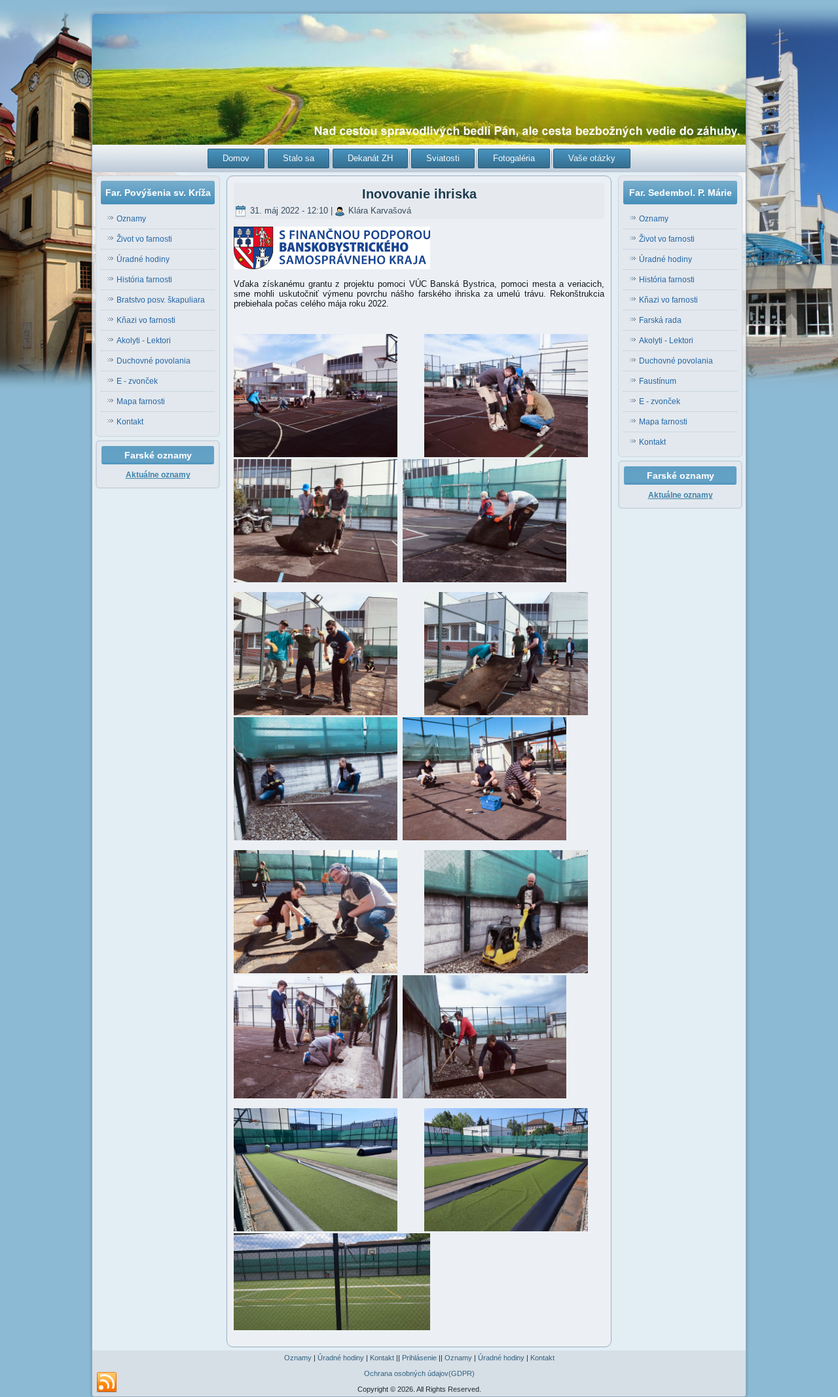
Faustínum (657, 381)
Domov (236, 158)
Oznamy (131, 218)
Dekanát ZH (370, 158)
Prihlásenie (419, 1358)
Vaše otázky (591, 158)
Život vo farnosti (144, 239)
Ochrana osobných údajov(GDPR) (419, 1373)
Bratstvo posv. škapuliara (161, 300)
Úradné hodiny (143, 259)
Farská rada (660, 320)
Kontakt (130, 421)
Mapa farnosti (141, 401)
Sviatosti (443, 158)
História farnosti (144, 279)
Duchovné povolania (154, 360)
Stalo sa (298, 158)
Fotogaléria (514, 158)
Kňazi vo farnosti (146, 320)
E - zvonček (137, 381)
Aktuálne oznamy (158, 474)
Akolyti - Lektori (144, 340)
